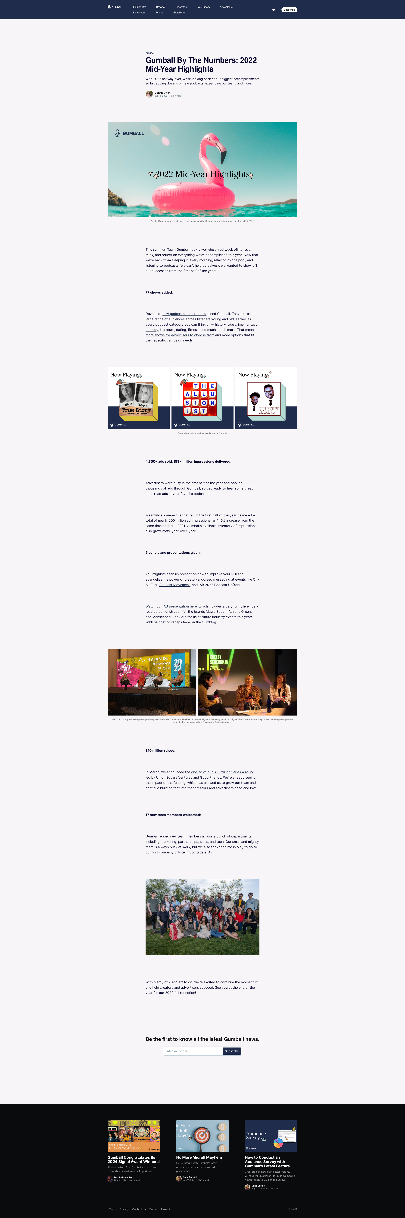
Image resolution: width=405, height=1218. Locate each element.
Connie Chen (162, 92)
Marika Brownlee (123, 1177)
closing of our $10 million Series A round (222, 772)
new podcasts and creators (184, 314)
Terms (112, 1209)
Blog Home (179, 12)
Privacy (124, 1209)
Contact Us (139, 1209)
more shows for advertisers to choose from (180, 335)
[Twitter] (273, 9)
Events (159, 12)
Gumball (151, 53)
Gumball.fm (139, 7)
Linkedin (166, 1209)
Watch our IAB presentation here (171, 606)
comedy (152, 330)
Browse (160, 7)
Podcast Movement (174, 585)
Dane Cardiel (190, 1177)
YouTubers (204, 7)
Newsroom (139, 12)
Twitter (153, 1209)
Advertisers (226, 7)
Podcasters (181, 7)
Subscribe (289, 9)
